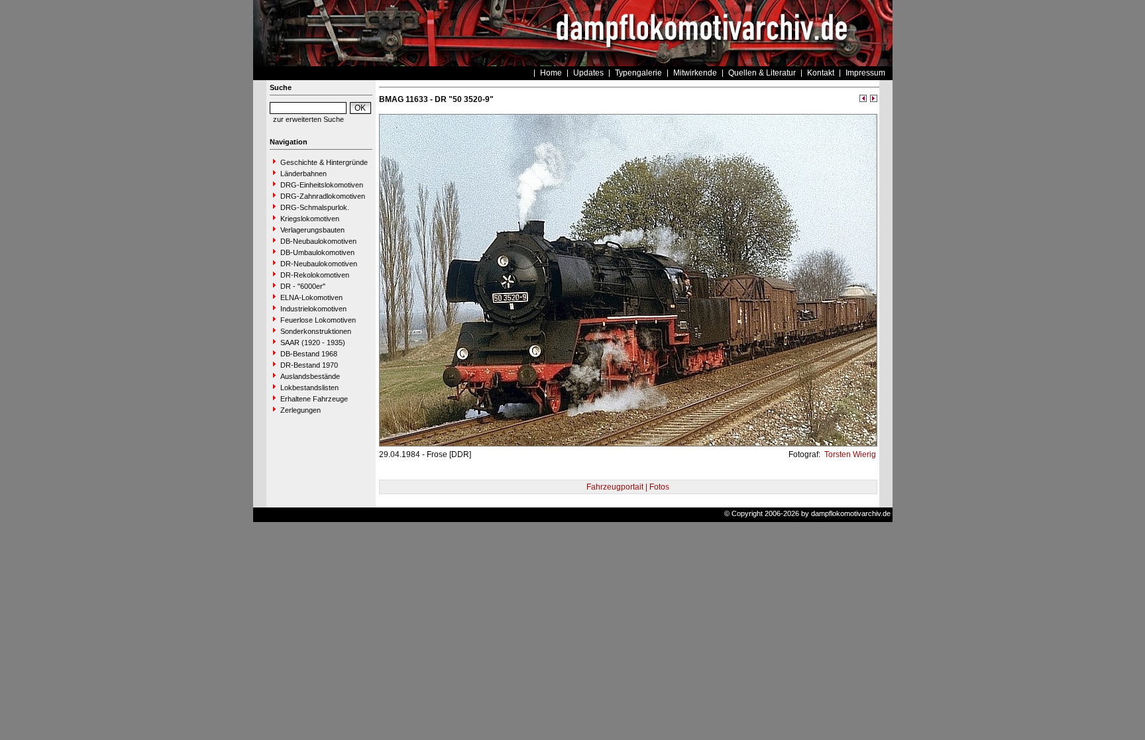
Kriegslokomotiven (309, 219)
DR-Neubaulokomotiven (318, 264)
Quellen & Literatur (762, 73)
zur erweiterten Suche (308, 119)
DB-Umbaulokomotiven (317, 252)
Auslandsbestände (310, 376)
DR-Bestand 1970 (309, 365)
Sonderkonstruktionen (315, 331)
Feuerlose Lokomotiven (318, 320)
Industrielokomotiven (313, 309)
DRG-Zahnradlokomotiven (322, 196)
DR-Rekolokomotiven (314, 275)
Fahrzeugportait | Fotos (627, 487)
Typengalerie (638, 73)
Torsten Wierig (849, 454)
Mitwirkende (695, 73)
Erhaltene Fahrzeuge (314, 399)
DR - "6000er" (302, 286)
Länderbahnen (303, 174)
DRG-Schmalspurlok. (314, 207)
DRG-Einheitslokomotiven (321, 185)
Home (551, 73)
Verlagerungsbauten (312, 230)
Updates (588, 73)
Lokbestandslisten (309, 388)
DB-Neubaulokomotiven (318, 241)
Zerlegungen (300, 410)
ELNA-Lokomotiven (311, 297)
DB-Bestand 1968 (308, 354)
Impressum (865, 73)
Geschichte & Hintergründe (324, 162)
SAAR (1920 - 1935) (312, 342)
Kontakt (820, 73)
